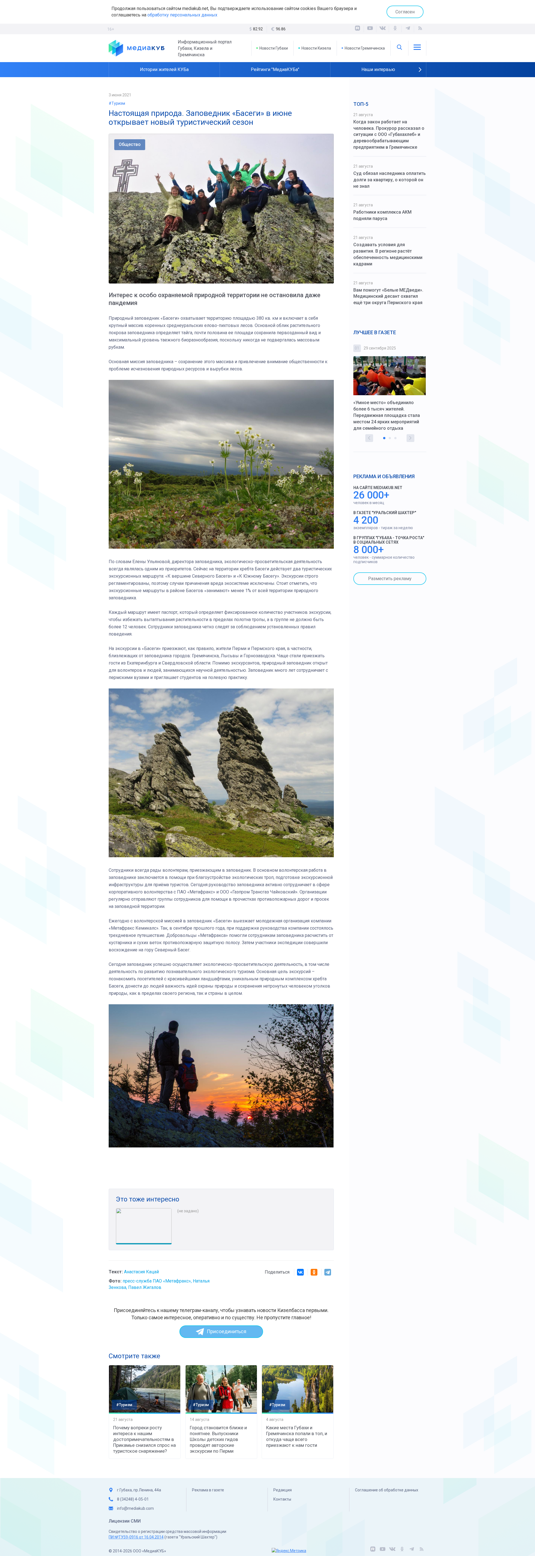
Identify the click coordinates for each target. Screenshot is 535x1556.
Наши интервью (378, 69)
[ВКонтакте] (382, 29)
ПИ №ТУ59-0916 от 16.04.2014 (136, 1537)
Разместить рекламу (390, 578)
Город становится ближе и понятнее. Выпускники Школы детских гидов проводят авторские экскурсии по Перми (218, 1439)
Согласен (405, 11)
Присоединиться (226, 1331)
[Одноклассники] (395, 29)
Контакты (282, 1499)
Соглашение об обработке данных (386, 1490)
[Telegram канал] (408, 29)
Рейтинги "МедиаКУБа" (275, 69)
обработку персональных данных (182, 15)
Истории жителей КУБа (164, 69)
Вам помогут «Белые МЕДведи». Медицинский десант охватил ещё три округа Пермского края (388, 296)
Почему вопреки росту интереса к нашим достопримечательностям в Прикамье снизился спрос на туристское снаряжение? (144, 1439)
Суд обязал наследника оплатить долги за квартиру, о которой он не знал (389, 180)
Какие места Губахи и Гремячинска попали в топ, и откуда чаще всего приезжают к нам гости (296, 1436)
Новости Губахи (273, 48)
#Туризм (117, 103)
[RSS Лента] (420, 29)
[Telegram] (328, 1272)
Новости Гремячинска (365, 48)
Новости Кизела (316, 48)
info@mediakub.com (135, 1508)
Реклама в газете (208, 1490)
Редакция (282, 1490)
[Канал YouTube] (370, 29)
